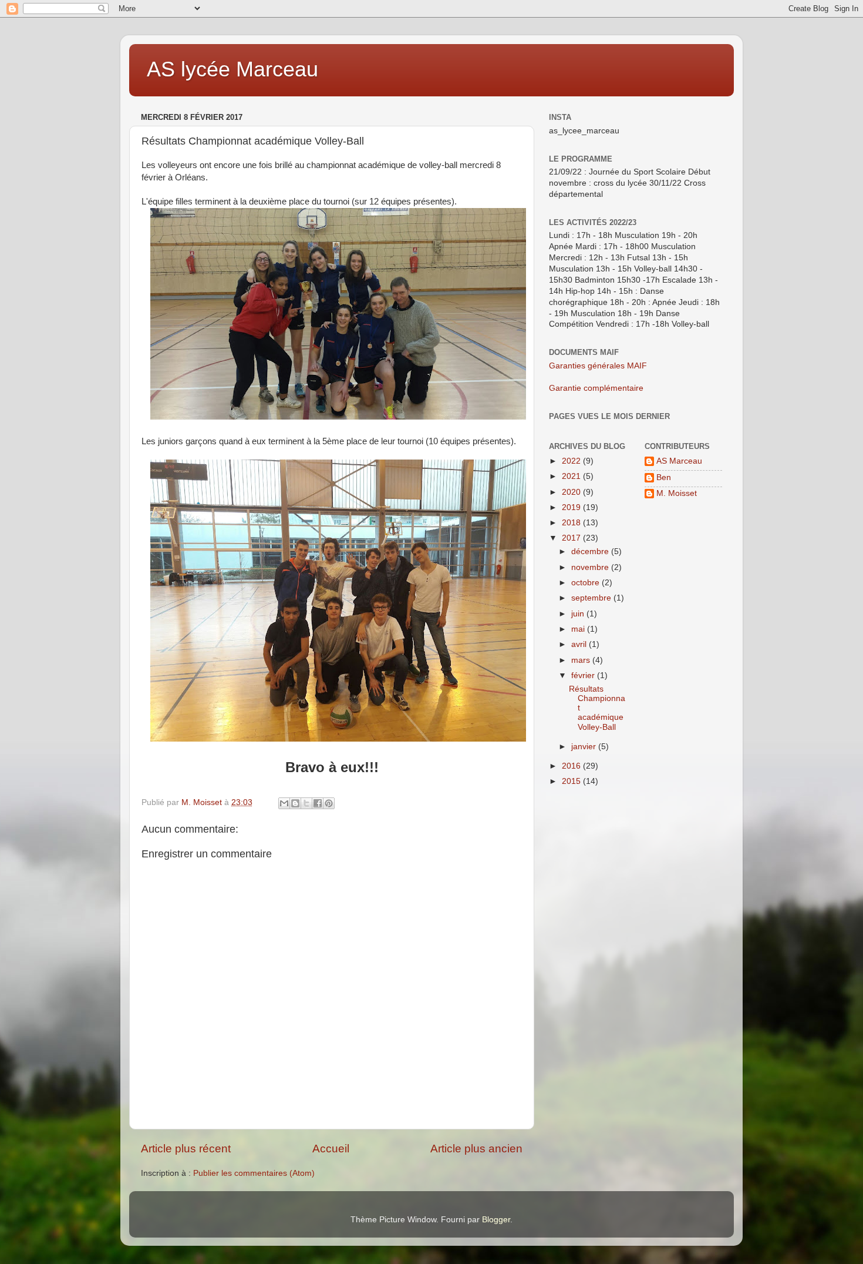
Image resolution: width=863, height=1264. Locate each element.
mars (581, 660)
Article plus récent (186, 1148)
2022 (572, 461)
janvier (584, 746)
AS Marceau (679, 461)
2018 (572, 522)
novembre (591, 567)
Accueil (330, 1148)
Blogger (496, 1219)
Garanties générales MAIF (598, 365)
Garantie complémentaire (596, 388)
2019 (572, 507)
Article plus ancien (476, 1148)
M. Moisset (676, 493)
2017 (572, 538)
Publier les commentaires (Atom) (254, 1173)
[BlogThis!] (295, 803)
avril (580, 644)
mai (579, 629)
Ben (663, 477)
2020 (572, 492)
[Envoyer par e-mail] (284, 803)
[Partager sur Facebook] (317, 803)
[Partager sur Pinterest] (329, 803)
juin (578, 613)
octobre (586, 582)
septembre (592, 598)
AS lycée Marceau (232, 69)
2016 (572, 766)
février (584, 675)
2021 (572, 476)
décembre (591, 551)
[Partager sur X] (306, 803)
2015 (572, 781)
